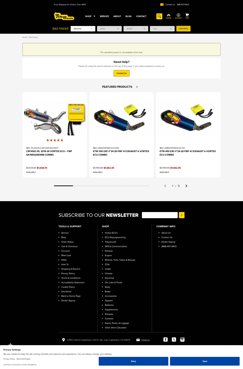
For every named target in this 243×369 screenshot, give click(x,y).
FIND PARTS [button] (183, 28)
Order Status (67, 241)
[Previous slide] (165, 186)
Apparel (109, 300)
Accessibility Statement (72, 282)
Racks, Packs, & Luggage (117, 323)
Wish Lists (66, 255)
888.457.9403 (183, 4)
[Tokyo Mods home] (64, 16)
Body (107, 287)
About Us (166, 232)
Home (24, 37)
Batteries (109, 305)
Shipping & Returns (70, 269)
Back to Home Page (71, 296)
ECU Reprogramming (115, 237)
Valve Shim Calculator (115, 327)
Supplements (111, 309)
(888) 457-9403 (168, 246)
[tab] (63, 185)
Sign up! (181, 215)
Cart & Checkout (69, 246)
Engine (108, 255)
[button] (137, 87)
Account (65, 250)
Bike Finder (60, 29)
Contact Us (170, 4)
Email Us (145, 339)
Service (65, 232)
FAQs (64, 260)
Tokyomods (110, 241)
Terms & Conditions (70, 278)
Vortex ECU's (111, 232)
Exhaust (109, 250)
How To (65, 264)
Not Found (33, 37)
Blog (63, 237)
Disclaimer (66, 291)
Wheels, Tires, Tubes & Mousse (120, 260)
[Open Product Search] (159, 16)
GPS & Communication (116, 246)
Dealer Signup (68, 300)
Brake (108, 291)
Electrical (109, 278)
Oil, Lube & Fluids (113, 282)
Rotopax (109, 314)
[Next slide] (186, 186)
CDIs (107, 264)
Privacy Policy (68, 273)
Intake (108, 269)
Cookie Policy (68, 287)
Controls (109, 318)
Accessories (111, 296)
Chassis (108, 273)
